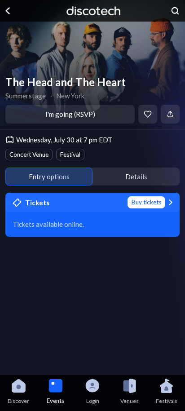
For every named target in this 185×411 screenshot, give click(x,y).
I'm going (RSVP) (70, 114)
